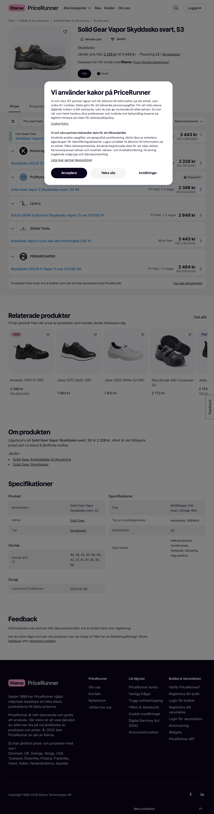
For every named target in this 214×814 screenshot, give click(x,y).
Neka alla (108, 173)
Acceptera (69, 173)
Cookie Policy (60, 123)
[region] (108, 133)
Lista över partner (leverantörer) (71, 160)
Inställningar (148, 173)
